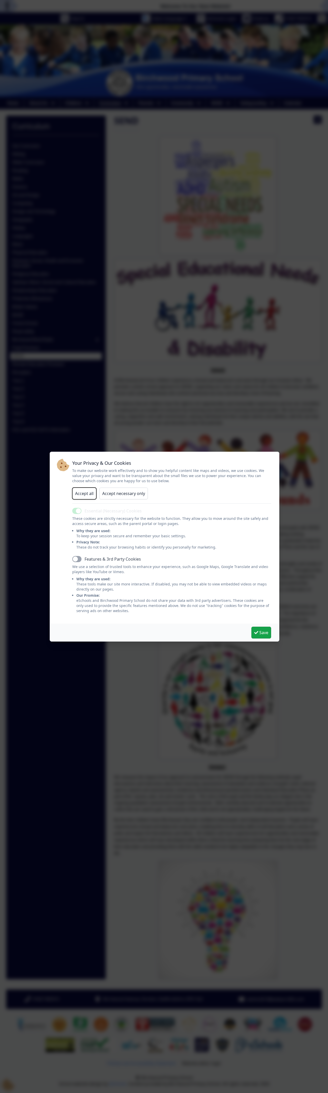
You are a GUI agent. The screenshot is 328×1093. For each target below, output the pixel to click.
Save (263, 632)
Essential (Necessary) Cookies (113, 511)
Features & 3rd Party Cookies (113, 559)
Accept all (84, 493)
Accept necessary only (123, 493)
